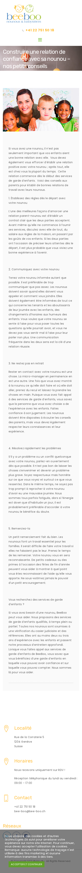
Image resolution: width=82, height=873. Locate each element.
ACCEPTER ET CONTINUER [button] (26, 864)
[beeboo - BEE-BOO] (41, 14)
